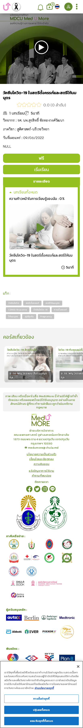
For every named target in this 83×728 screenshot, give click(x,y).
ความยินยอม (42, 464)
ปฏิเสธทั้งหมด (41, 710)
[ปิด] (78, 666)
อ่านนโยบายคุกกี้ (44, 688)
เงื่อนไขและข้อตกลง (41, 459)
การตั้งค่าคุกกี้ (41, 699)
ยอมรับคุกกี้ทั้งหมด (41, 721)
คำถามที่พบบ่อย (41, 476)
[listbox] (40, 6)
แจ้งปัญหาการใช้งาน (41, 471)
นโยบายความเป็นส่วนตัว (41, 454)
